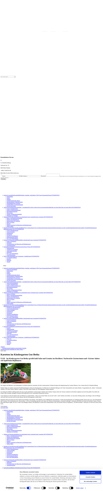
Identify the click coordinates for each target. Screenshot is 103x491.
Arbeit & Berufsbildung (9, 207)
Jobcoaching (10, 213)
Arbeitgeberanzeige (19, 246)
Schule (8, 198)
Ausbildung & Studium (12, 249)
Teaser (49, 195)
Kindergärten (10, 196)
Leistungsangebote (51, 227)
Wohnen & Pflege (8, 217)
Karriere (6, 246)
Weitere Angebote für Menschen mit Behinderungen (19, 225)
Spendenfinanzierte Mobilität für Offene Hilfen (12, 349)
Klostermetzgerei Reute (12, 237)
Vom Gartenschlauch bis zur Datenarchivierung (35, 227)
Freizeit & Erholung (8, 240)
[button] (3, 346)
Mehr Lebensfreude (24, 240)
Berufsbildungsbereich (12, 211)
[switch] (43, 488)
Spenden (9, 259)
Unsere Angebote (31, 217)
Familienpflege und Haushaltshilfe (15, 204)
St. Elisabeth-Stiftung (12, 257)
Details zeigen (80, 488)
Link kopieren (4, 406)
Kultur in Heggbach (11, 241)
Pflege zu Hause (10, 222)
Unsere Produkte (11, 232)
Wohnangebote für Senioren (13, 221)
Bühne (17, 217)
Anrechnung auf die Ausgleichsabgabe (65, 227)
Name (3, 176)
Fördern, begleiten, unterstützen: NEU (30, 195)
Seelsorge (9, 260)
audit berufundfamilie (12, 251)
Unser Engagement (43, 195)
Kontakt (16, 195)
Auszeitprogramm (11, 245)
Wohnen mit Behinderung (13, 219)
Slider (19, 195)
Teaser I (26, 246)
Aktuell (8, 261)
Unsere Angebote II (39, 217)
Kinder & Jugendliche (9, 195)
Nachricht (43, 176)
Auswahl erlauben (90, 477)
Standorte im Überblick (12, 215)
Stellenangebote (10, 248)
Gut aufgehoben (23, 217)
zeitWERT (9, 252)
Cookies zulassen (90, 472)
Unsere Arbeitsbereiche (12, 208)
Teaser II (30, 246)
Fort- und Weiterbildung (12, 238)
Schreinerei (9, 234)
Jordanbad (9, 242)
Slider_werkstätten (23, 207)
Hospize (9, 223)
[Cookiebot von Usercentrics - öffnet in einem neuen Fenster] (9, 488)
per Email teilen (4, 407)
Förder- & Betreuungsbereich (14, 210)
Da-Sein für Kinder (11, 206)
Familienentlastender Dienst (13, 200)
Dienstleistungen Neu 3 (10, 229)
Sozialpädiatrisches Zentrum (13, 203)
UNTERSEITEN (55, 195)
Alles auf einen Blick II (66, 207)
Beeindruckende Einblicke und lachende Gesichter (14, 348)
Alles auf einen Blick (56, 207)
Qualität (49, 207)
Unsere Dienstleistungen (12, 230)
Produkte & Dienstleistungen (10, 227)
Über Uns (6, 256)
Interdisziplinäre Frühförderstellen (15, 202)
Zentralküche (10, 233)
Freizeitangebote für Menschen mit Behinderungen (19, 244)
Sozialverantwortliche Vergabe (81, 227)
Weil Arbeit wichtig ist (33, 207)
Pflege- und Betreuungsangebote (14, 218)
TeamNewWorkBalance (12, 236)
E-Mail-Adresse (23, 176)
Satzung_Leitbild (24, 256)
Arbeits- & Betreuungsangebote (14, 214)
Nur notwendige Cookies (90, 481)
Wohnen (9, 199)
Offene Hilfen (10, 226)
